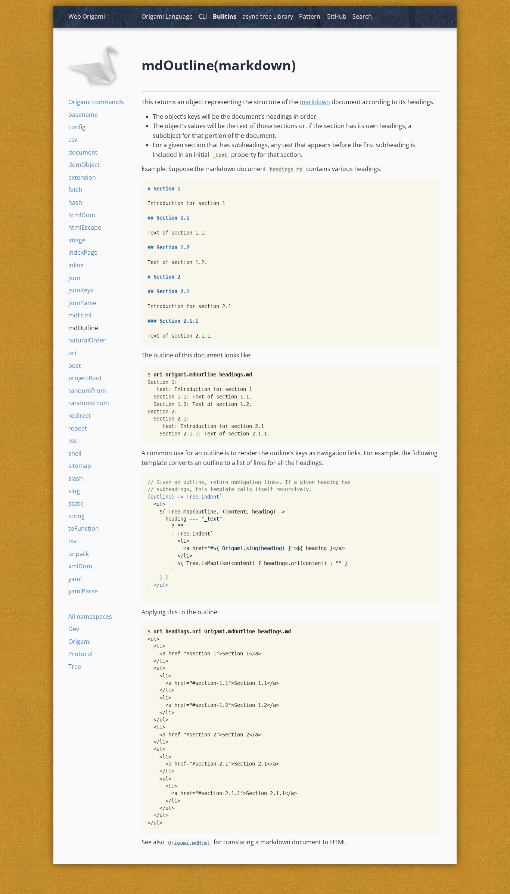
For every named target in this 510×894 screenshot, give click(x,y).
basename (83, 115)
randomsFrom (88, 403)
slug (74, 491)
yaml (75, 579)
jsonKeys (80, 290)
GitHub (336, 16)
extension (82, 177)
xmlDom (80, 566)
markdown (315, 102)
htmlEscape (84, 227)
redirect (79, 416)
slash (75, 478)
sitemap (79, 466)
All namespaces (90, 616)
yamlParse (83, 591)
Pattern (309, 16)
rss (72, 441)
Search (362, 16)
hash (75, 202)
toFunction (83, 528)
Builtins (224, 16)
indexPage (82, 252)
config (76, 127)
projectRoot (85, 378)
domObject (84, 165)
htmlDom (81, 215)
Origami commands (96, 102)
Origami (79, 641)
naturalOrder (87, 340)
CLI (203, 16)
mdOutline (83, 328)
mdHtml (79, 315)
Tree (74, 666)
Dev (73, 629)
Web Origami (86, 16)
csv (72, 140)
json (74, 278)
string (76, 516)
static (76, 503)
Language (167, 16)
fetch (75, 190)
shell (74, 453)
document (82, 152)
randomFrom (87, 391)
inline (76, 265)
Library (267, 16)
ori (72, 353)
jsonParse (82, 303)
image (76, 240)
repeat (77, 428)
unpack (78, 554)
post (74, 365)
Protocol (80, 654)
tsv (72, 541)
